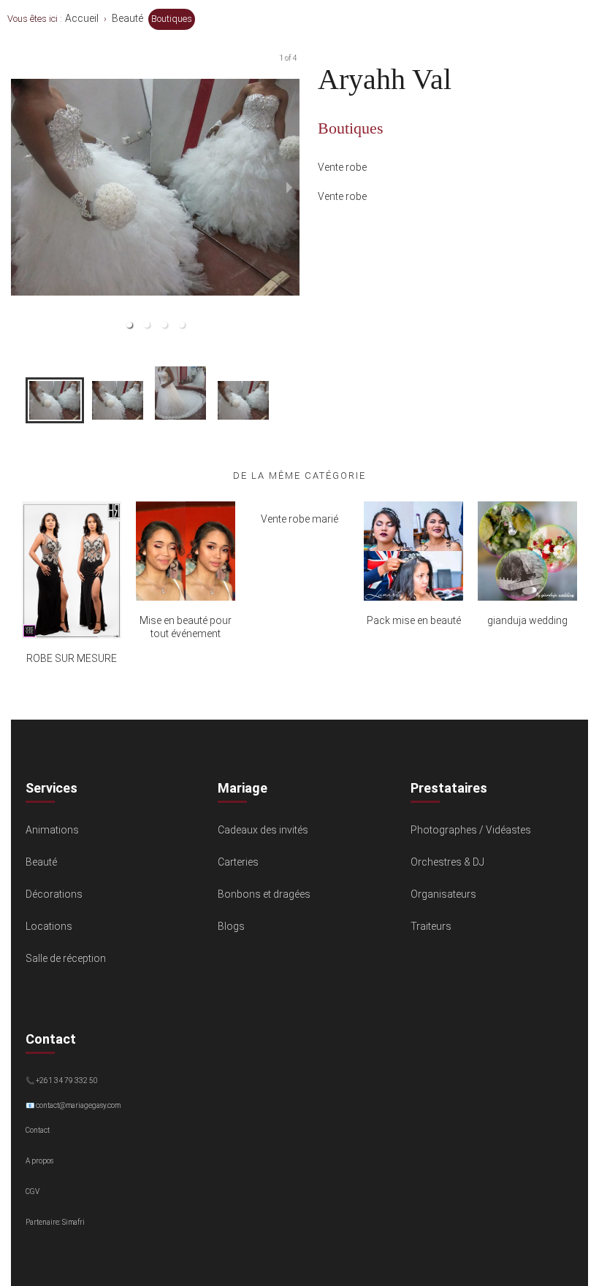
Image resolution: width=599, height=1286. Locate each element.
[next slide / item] (289, 187)
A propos (39, 1161)
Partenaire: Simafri (55, 1222)
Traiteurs (431, 926)
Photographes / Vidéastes (471, 830)
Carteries (238, 862)
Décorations (54, 894)
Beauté (127, 18)
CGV (32, 1191)
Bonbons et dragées (264, 894)
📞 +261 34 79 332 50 (62, 1081)
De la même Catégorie (299, 475)
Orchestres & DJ (447, 862)
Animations (52, 830)
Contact (38, 1130)
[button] (129, 325)
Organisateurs (443, 894)
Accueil (82, 18)
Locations (49, 926)
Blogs (231, 926)
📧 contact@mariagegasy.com (73, 1105)
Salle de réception (66, 958)
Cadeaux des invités (263, 830)
